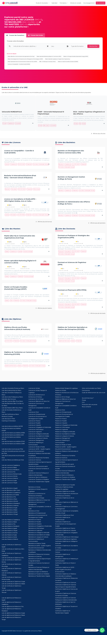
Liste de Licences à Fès (8, 472)
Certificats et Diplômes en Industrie (65, 530)
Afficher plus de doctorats (97, 313)
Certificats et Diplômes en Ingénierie (66, 539)
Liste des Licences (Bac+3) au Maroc (12, 401)
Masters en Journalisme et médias (65, 434)
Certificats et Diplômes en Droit (64, 515)
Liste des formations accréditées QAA (13, 435)
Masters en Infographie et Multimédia (66, 425)
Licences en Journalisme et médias (38, 436)
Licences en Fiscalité (34, 423)
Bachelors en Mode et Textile (36, 543)
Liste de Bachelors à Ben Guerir (11, 490)
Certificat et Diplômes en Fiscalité (65, 485)
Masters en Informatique (62, 427)
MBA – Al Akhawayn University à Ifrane (47, 61)
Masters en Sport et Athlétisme (64, 475)
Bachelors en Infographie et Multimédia (40, 526)
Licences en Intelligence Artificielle (38, 434)
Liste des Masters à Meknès (10, 539)
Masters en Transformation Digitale (65, 479)
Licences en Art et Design (36, 399)
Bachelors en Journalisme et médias (39, 535)
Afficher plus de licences (44, 221)
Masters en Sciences (61, 457)
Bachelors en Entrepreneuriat (37, 513)
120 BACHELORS (12, 22)
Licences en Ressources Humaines (38, 457)
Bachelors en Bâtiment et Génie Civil (39, 500)
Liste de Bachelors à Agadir (10, 488)
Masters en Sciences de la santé (64, 464)
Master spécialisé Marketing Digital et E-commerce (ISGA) (49, 56)
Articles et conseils (75, 3)
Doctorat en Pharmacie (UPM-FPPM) (72, 290)
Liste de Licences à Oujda (9, 480)
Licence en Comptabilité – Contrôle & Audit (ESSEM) (19, 64)
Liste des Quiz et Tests (8, 418)
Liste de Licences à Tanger (9, 482)
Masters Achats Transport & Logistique (66, 388)
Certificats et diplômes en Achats (65, 491)
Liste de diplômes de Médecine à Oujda (13, 613)
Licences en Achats (34, 388)
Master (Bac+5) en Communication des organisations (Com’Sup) (21, 56)
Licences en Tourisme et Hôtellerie (38, 479)
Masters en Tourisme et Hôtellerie (65, 477)
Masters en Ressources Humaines (65, 455)
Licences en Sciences (34, 460)
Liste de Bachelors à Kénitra (10, 501)
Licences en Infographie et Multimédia (39, 427)
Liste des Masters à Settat (9, 537)
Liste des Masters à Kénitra (9, 532)
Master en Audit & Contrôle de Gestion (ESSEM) (68, 61)
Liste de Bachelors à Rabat (9, 510)
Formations (63, 3)
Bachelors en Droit (33, 511)
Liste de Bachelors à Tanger (10, 514)
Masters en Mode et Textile (63, 444)
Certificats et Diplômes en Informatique (66, 537)
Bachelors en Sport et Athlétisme (38, 571)
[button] (102, 630)
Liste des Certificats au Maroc (10, 414)
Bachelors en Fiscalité (34, 522)
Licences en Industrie (34, 425)
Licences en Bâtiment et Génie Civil (38, 401)
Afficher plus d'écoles (99, 133)
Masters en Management (62, 438)
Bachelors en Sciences (35, 556)
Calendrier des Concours (9, 399)
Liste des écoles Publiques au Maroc (12, 397)
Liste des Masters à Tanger (9, 530)
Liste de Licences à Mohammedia (11, 474)
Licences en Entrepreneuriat (36, 414)
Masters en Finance (61, 418)
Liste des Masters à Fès (8, 524)
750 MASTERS (11, 24)
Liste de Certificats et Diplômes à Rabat (13, 583)
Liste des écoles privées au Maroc (11, 390)
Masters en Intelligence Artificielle (65, 431)
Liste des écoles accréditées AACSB (12, 426)
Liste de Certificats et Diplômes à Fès (13, 557)
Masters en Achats (60, 390)
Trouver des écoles (36, 35)
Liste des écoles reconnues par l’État (12, 449)
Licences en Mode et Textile (36, 447)
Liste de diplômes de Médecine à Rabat (13, 615)
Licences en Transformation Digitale (38, 481)
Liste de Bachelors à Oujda (9, 508)
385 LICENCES (26, 19)
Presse (84, 400)
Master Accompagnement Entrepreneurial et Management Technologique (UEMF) (25, 59)
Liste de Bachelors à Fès (9, 497)
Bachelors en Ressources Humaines (38, 554)
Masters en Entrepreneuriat (63, 412)
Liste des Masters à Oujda (9, 535)
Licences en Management (36, 440)
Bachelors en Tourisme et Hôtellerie (38, 574)
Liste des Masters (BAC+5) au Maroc (12, 408)
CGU (83, 402)
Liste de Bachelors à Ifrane (9, 499)
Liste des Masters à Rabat (9, 522)
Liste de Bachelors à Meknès (10, 505)
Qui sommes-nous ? (88, 398)
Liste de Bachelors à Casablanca (11, 492)
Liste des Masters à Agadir (9, 528)
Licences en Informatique (35, 429)
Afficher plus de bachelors (97, 223)
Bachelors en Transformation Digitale (39, 576)
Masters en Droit (60, 410)
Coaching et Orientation (9, 421)
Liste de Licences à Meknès (10, 478)
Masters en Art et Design (62, 397)
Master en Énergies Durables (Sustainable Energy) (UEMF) (76, 56)
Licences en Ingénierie (35, 431)
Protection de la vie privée (89, 404)
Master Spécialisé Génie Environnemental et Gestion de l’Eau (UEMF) (22, 61)
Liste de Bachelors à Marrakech (11, 503)
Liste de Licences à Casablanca (11, 465)
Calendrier (54, 3)
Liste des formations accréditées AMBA (13, 433)
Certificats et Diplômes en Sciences (65, 582)
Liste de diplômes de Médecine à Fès (12, 606)
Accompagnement (89, 3)
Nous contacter (86, 406)
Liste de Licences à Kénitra (9, 476)
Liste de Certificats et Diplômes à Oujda (13, 581)
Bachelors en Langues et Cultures (38, 537)
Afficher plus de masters (44, 308)
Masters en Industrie (61, 423)
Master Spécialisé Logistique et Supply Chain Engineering (57, 59)
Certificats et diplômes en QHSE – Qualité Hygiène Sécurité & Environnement (65, 569)
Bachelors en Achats (34, 487)
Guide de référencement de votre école (93, 392)
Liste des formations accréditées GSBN (13, 443)
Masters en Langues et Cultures (64, 436)
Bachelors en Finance (34, 519)
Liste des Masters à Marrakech (10, 526)
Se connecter (100, 3)
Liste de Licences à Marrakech (10, 469)
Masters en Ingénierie (61, 429)
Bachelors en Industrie (35, 524)
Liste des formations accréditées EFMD (13, 441)
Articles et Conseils (7, 416)
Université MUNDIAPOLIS (12, 112)
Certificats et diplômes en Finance (65, 528)
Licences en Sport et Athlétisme (37, 477)
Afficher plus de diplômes (97, 373)
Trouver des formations (16, 35)
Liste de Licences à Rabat (9, 467)
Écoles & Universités (42, 3)
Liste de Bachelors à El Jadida (10, 494)
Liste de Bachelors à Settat (9, 512)
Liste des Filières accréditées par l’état (13, 460)
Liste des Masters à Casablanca (11, 519)
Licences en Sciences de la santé (38, 466)
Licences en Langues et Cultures (38, 438)
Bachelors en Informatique (36, 528)
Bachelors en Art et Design (36, 498)
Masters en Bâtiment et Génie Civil (65, 399)
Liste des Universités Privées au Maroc (13, 388)
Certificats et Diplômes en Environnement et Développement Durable (65, 524)
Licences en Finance (34, 421)
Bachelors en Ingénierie (35, 530)
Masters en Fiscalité (61, 421)
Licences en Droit (33, 412)
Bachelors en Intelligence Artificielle (38, 532)
